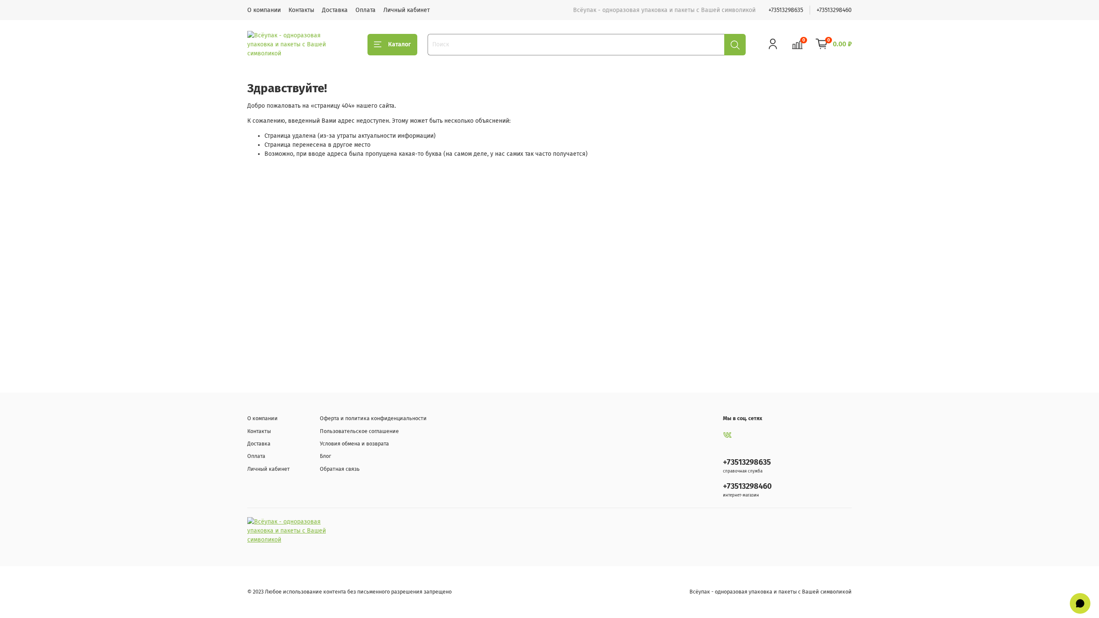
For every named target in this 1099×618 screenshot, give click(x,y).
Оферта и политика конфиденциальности (373, 418)
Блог (325, 456)
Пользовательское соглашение (359, 431)
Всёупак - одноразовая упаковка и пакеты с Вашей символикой (770, 591)
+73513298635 (785, 10)
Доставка (335, 10)
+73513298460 (834, 10)
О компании (264, 10)
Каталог (399, 44)
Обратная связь (340, 469)
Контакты (301, 10)
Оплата (365, 10)
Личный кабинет (406, 10)
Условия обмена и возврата (354, 443)
